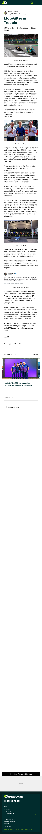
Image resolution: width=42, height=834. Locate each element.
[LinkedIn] (18, 801)
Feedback (6, 823)
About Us (7, 809)
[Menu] (37, 3)
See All (35, 354)
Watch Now (7, 811)
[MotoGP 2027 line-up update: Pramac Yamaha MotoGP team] (21, 368)
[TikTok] (15, 801)
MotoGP (6, 337)
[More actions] (37, 13)
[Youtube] (11, 801)
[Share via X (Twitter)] (10, 343)
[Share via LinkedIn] (15, 343)
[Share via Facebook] (5, 343)
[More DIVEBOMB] (35, 814)
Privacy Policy (7, 826)
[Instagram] (5, 801)
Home (6, 806)
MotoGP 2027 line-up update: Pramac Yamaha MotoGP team (18, 384)
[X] (8, 801)
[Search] (32, 3)
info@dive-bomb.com (9, 821)
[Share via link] (20, 343)
